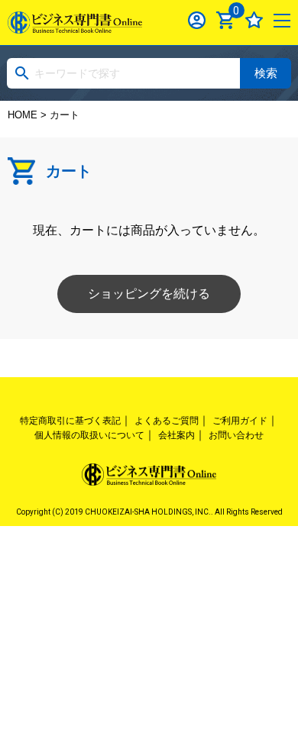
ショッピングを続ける (149, 293)
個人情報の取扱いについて (89, 435)
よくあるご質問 (166, 420)
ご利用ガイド (239, 420)
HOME (22, 115)
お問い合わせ (236, 435)
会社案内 (176, 435)
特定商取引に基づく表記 (70, 420)
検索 (265, 72)
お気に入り (254, 20)
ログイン (197, 20)
